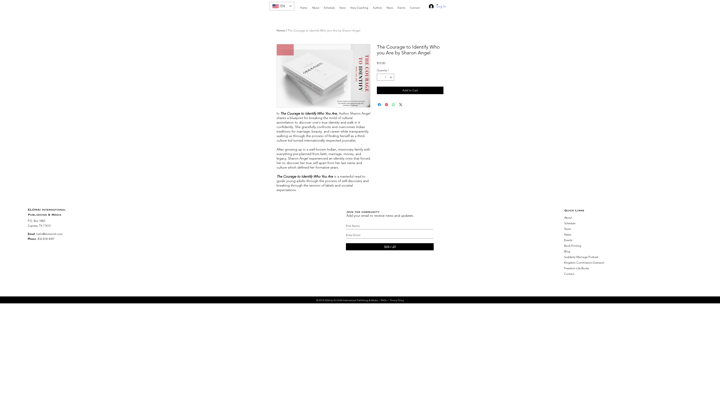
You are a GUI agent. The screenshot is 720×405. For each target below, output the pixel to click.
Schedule (570, 223)
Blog (567, 251)
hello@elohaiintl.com (49, 234)
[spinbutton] (385, 77)
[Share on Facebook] (379, 104)
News (567, 234)
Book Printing (572, 246)
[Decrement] (379, 77)
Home (281, 30)
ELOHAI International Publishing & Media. (356, 300)
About (568, 217)
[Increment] (391, 77)
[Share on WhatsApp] (393, 104)
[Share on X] (400, 104)
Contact (569, 274)
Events (568, 240)
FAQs (384, 300)
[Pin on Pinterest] (386, 104)
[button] (359, 6)
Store (567, 229)
